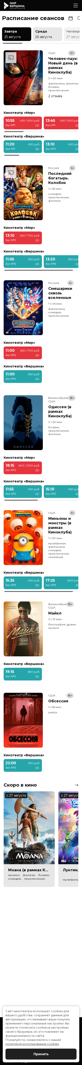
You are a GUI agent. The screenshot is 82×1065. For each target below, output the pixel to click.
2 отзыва (55, 96)
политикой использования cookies (32, 1044)
